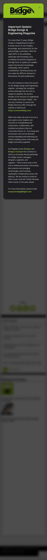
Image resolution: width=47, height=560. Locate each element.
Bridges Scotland (15, 151)
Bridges (27, 149)
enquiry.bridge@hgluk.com (20, 191)
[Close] (40, 7)
